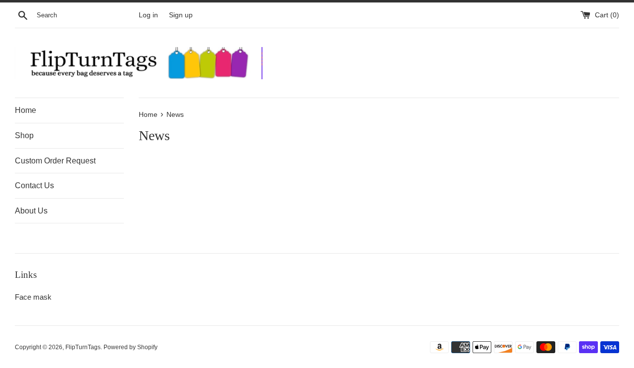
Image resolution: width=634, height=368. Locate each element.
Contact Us (34, 185)
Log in (148, 15)
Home (25, 110)
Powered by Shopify (131, 347)
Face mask (33, 297)
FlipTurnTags (83, 347)
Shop (24, 135)
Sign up (181, 15)
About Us (31, 211)
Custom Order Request (55, 161)
